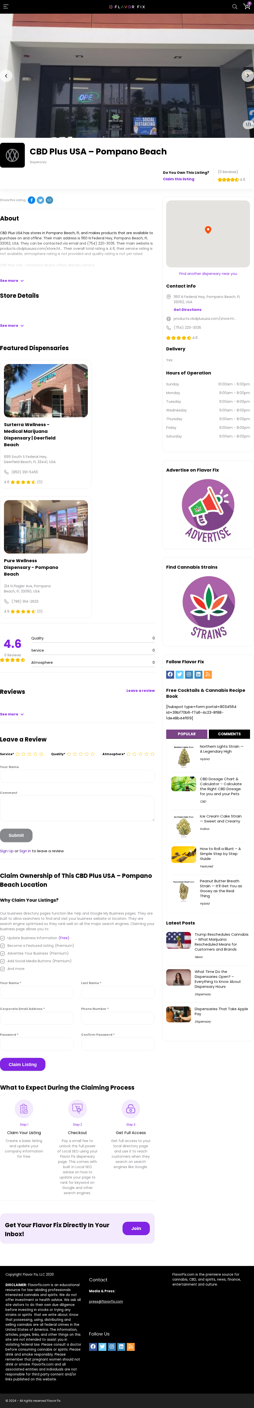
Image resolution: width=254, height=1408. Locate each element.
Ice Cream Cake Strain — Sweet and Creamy (221, 819)
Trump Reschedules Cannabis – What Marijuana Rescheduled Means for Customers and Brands (222, 942)
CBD (203, 801)
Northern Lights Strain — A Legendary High (222, 749)
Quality (58, 754)
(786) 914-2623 (24, 601)
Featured (206, 866)
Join (136, 1228)
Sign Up (7, 850)
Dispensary (203, 994)
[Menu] (6, 6)
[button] (6, 76)
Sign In (25, 850)
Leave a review (141, 690)
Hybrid (204, 759)
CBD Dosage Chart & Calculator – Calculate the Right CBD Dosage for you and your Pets (221, 786)
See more (9, 280)
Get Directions (187, 309)
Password (9, 1035)
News (198, 957)
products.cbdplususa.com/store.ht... (31, 248)
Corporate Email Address (22, 1009)
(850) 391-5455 (24, 472)
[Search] (235, 6)
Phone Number (95, 1009)
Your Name (9, 767)
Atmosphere (113, 754)
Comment (8, 793)
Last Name (91, 983)
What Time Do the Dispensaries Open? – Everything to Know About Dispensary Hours (218, 979)
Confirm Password (98, 1035)
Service (7, 754)
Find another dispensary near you (208, 273)
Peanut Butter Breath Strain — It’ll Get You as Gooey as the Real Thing (221, 888)
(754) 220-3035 (101, 243)
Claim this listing (178, 179)
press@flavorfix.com (106, 1301)
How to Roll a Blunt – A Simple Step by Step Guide (220, 853)
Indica (204, 829)
